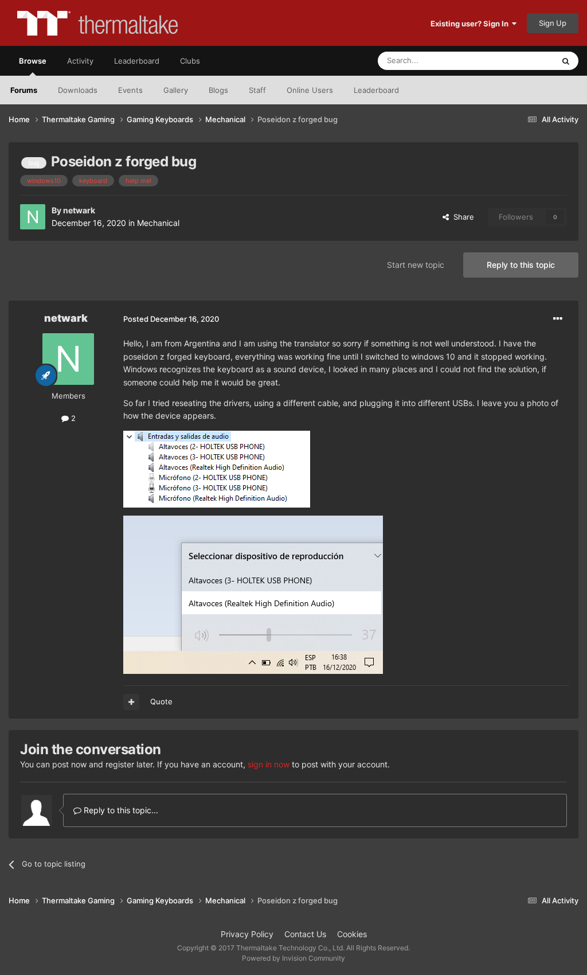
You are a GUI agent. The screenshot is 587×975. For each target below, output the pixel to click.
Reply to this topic (521, 265)
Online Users (310, 90)
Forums (23, 90)
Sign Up (552, 23)
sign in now (268, 764)
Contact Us (305, 934)
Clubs (190, 60)
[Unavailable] (216, 468)
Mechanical (158, 223)
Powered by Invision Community (293, 958)
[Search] (565, 61)
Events (130, 90)
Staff (257, 90)
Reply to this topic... (119, 810)
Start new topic (415, 265)
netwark (79, 210)
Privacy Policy (247, 934)
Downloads (77, 90)
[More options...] (557, 319)
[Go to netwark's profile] (32, 216)
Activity (80, 60)
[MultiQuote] (131, 702)
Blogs (218, 90)
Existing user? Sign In (471, 23)
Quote (161, 701)
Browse (32, 60)
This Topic (521, 60)
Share (461, 216)
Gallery (175, 90)
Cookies (352, 934)
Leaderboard (376, 90)
